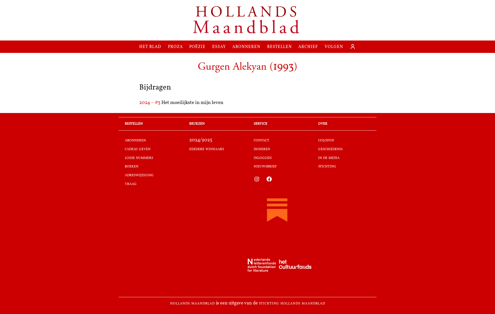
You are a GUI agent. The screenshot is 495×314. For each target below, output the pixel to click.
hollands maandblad (192, 303)
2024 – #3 (150, 102)
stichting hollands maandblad (292, 303)
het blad (150, 47)
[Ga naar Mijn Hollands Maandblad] (353, 47)
